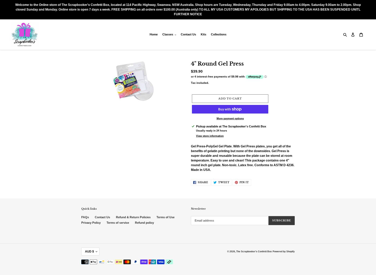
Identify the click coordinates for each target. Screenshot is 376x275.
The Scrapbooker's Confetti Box (254, 251)
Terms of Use (165, 217)
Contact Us (102, 217)
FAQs (85, 217)
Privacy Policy (91, 222)
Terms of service (118, 222)
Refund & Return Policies (133, 217)
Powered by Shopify (284, 251)
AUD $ (89, 251)
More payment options (230, 118)
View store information (210, 135)
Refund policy (144, 222)
